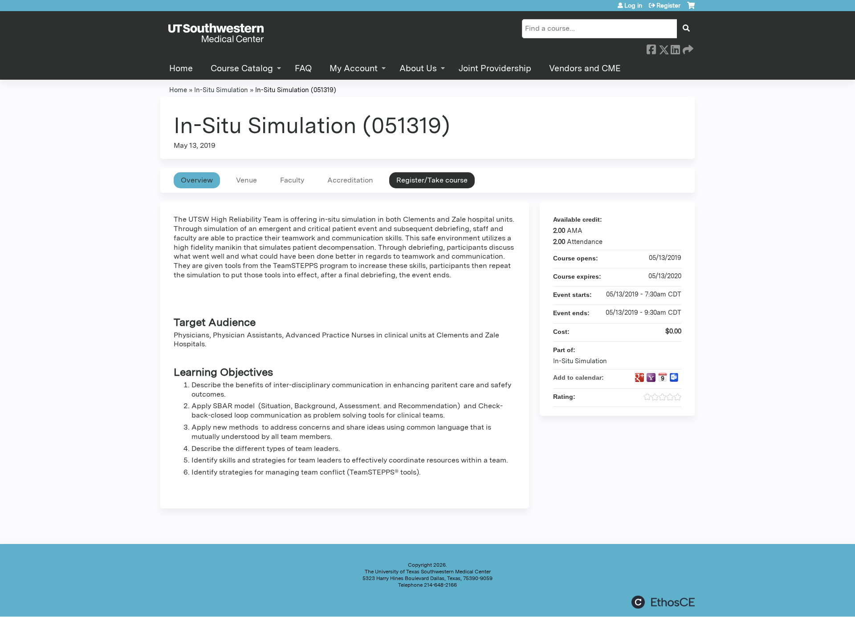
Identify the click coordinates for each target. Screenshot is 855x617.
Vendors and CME (585, 68)
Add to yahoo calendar (651, 377)
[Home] (216, 33)
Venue (246, 180)
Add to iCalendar (662, 377)
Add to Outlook (674, 377)
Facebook (651, 48)
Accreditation (350, 180)
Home (181, 68)
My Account (354, 68)
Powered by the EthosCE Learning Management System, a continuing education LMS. (663, 602)
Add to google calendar (639, 377)
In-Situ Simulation (221, 89)
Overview (197, 180)
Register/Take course (432, 180)
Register (668, 5)
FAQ (303, 68)
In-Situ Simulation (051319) (295, 89)
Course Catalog (242, 68)
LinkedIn (675, 48)
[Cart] (691, 8)
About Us (418, 68)
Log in (633, 5)
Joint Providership (495, 68)
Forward (687, 48)
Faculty (292, 180)
